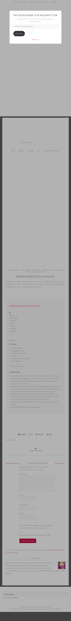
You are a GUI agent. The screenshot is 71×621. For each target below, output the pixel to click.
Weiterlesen (35, 39)
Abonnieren (19, 34)
